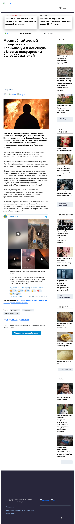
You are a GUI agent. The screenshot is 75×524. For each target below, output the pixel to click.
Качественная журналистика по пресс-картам (63, 397)
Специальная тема (14, 15)
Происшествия (26, 33)
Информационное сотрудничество (19, 510)
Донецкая (14, 310)
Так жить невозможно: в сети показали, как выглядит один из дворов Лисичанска (20, 21)
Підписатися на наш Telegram (26, 333)
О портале (9, 507)
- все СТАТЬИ (67, 462)
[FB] (6, 94)
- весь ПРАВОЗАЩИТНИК (64, 296)
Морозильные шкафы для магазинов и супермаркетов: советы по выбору (63, 285)
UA (64, 8)
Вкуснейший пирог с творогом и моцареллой (64, 325)
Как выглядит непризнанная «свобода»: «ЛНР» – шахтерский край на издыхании (64, 451)
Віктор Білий (8, 90)
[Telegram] (21, 94)
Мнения (43, 15)
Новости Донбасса (11, 313)
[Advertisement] (26, 71)
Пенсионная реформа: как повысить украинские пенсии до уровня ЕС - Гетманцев (55, 21)
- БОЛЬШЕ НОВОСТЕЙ (62, 119)
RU (60, 8)
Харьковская (28, 310)
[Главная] (7, 3)
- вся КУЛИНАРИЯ (65, 369)
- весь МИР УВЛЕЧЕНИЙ (63, 204)
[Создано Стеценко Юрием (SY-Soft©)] (66, 518)
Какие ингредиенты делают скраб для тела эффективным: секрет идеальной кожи (64, 170)
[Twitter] (12, 94)
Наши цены (10, 513)
